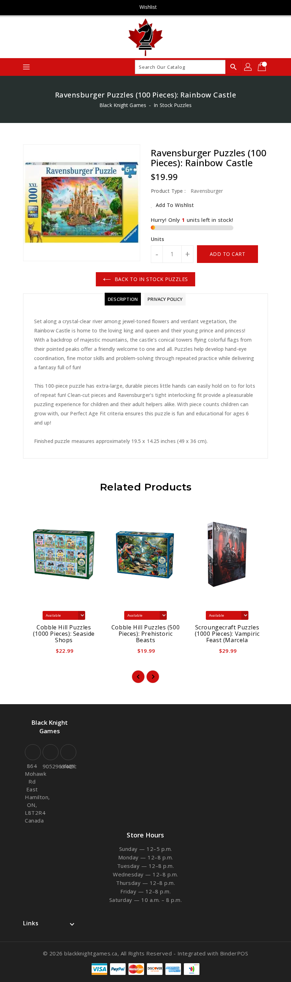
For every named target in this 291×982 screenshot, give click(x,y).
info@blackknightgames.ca (67, 766)
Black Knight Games (122, 105)
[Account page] (248, 67)
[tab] (123, 299)
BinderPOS (234, 953)
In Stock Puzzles (173, 105)
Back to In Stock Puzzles (151, 279)
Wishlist (148, 7)
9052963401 (50, 766)
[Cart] (263, 67)
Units (157, 239)
